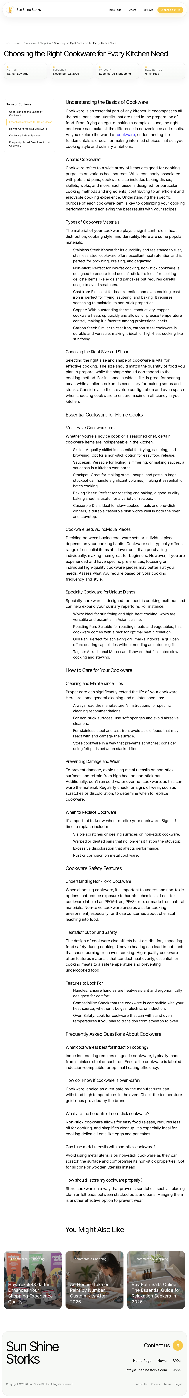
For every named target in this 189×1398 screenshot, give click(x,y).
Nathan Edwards (17, 73)
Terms (167, 1384)
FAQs (177, 1361)
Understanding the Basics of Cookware (25, 113)
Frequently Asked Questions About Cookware (29, 144)
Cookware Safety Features (25, 135)
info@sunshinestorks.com (146, 1370)
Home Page (142, 1361)
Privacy (155, 1384)
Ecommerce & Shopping (37, 43)
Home (7, 43)
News (17, 43)
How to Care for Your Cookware (28, 128)
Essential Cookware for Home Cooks (30, 121)
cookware (126, 134)
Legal (178, 1384)
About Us (141, 1384)
